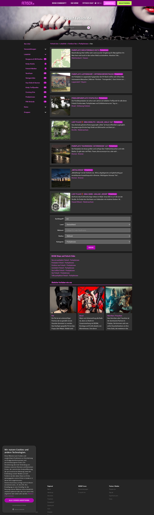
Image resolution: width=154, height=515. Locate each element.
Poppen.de (112, 489)
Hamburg (50, 492)
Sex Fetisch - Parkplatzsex (61, 273)
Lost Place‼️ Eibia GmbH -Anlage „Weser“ (90, 194)
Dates (26, 107)
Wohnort (60, 230)
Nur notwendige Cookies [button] (19, 505)
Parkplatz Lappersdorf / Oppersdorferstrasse (93, 74)
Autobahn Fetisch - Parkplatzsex (63, 268)
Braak (74, 106)
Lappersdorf (76, 82)
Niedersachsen (83, 130)
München (50, 496)
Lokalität (27, 54)
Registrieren (124, 3)
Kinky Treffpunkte (32, 87)
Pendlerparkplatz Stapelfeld (85, 98)
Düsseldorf (50, 502)
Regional (50, 486)
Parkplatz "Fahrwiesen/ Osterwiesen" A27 (90, 146)
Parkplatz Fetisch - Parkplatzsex (63, 263)
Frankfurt (50, 499)
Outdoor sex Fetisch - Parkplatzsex (64, 265)
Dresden (49, 512)
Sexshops (29, 73)
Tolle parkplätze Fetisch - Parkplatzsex (65, 275)
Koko (110, 499)
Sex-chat (27, 44)
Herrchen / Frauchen (114, 316)
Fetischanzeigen (83, 489)
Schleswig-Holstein (83, 106)
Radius (61, 236)
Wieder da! (109, 3)
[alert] (19, 479)
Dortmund (50, 505)
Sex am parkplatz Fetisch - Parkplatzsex (65, 260)
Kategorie (59, 242)
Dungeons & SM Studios (34, 59)
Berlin (49, 489)
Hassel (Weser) (77, 202)
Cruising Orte (30, 92)
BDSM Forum (82, 486)
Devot (81, 316)
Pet (53, 316)
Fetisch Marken (31, 68)
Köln (48, 509)
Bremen (74, 154)
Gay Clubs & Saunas (33, 83)
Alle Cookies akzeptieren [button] (19, 500)
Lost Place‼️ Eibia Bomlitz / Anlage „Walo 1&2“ (92, 122)
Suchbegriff (59, 219)
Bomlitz (74, 130)
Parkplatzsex (30, 97)
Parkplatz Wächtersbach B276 (85, 50)
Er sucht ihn (82, 492)
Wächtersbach (77, 58)
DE (98, 3)
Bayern (83, 82)
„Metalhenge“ (78, 170)
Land (61, 224)
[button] (19, 509)
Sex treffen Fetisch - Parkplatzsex (63, 270)
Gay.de (111, 492)
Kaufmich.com (113, 496)
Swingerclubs (30, 78)
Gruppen (27, 112)
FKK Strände (30, 102)
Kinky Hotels (30, 64)
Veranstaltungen (30, 49)
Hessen (85, 58)
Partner (111, 486)
